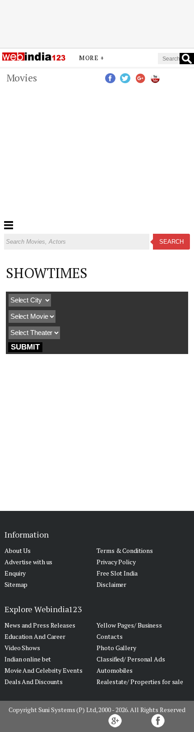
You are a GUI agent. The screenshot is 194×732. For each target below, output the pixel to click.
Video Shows (22, 647)
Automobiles (115, 670)
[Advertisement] (97, 24)
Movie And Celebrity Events (43, 670)
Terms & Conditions (124, 550)
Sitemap (16, 584)
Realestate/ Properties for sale (140, 681)
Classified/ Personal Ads (131, 659)
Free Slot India (117, 573)
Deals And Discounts (34, 681)
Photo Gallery (116, 647)
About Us (18, 550)
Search (171, 241)
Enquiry (15, 573)
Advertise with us (28, 561)
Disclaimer (111, 584)
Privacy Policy (116, 561)
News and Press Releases (40, 625)
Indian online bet (28, 659)
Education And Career (35, 636)
